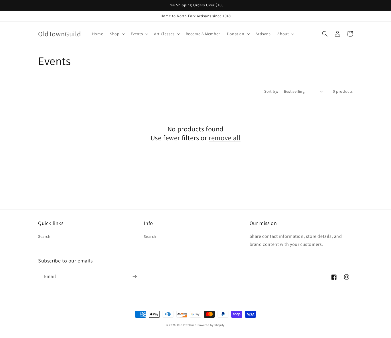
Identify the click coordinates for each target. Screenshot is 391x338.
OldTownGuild (186, 325)
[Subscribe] (134, 276)
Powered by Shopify (211, 325)
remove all (224, 137)
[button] (116, 34)
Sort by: (271, 91)
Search (44, 236)
